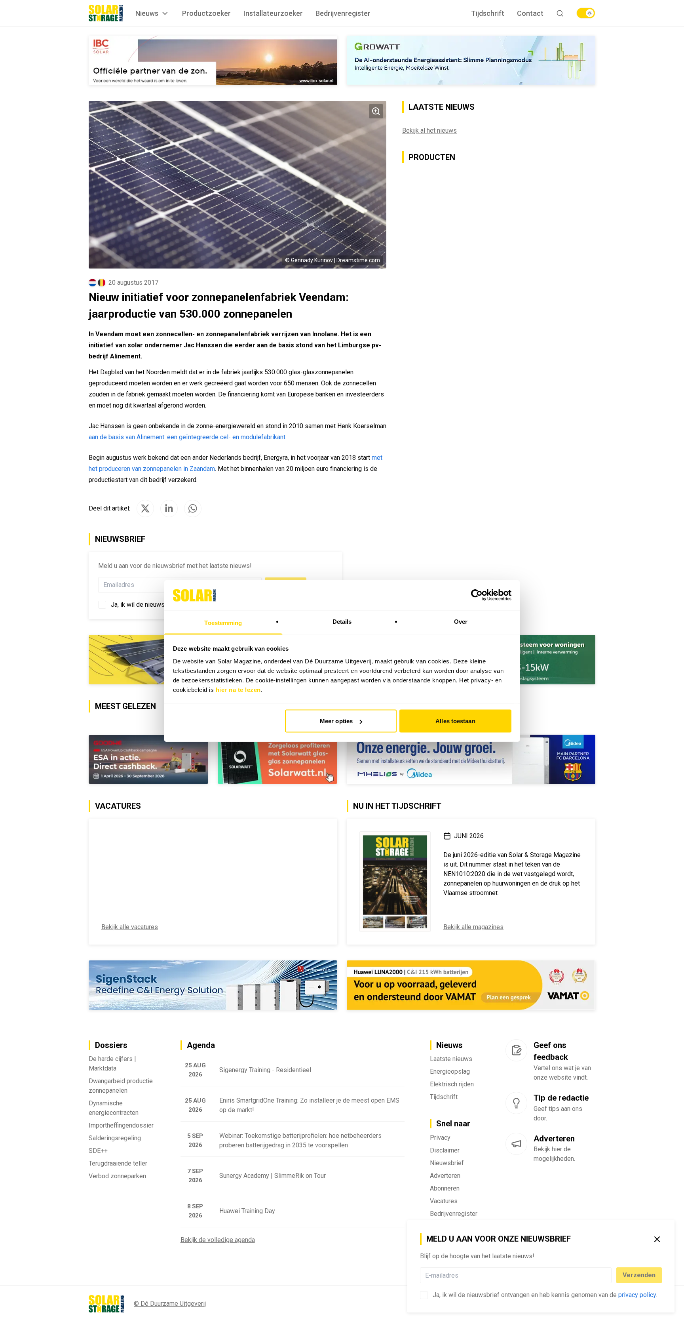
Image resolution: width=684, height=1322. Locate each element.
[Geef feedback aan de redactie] (516, 1051)
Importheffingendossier (121, 1126)
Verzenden (639, 1275)
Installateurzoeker (273, 13)
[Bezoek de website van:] (213, 760)
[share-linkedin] (169, 509)
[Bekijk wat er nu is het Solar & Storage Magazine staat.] (395, 882)
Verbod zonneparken (117, 1177)
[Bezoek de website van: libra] (213, 986)
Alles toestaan (455, 721)
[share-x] (145, 509)
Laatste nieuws (451, 1059)
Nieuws (146, 13)
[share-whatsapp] (192, 509)
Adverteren (445, 1176)
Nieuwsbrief (447, 1164)
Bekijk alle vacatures (129, 927)
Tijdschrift (487, 13)
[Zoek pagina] (560, 13)
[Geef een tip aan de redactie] (516, 1104)
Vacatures (444, 1202)
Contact (530, 13)
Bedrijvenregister (342, 13)
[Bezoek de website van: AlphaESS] (471, 760)
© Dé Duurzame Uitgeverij (170, 1304)
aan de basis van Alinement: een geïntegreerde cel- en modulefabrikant (187, 437)
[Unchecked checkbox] (424, 1295)
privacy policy (637, 1295)
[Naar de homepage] (106, 13)
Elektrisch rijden (452, 1085)
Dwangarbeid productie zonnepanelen (121, 1086)
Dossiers (111, 1046)
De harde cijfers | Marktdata (112, 1064)
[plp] (585, 13)
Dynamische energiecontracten (114, 1108)
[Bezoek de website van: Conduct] (406, 986)
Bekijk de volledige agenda (217, 1240)
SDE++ (98, 1151)
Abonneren (445, 1189)
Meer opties (336, 721)
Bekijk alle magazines (473, 927)
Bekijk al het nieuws (429, 131)
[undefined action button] (609, 1275)
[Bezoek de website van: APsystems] (213, 61)
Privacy (440, 1138)
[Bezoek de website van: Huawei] (471, 61)
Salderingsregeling (115, 1139)
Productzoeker (206, 13)
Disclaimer (445, 1151)
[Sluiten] (657, 1239)
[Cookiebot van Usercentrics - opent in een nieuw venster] (476, 595)
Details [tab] (342, 621)
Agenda (201, 1046)
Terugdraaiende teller (118, 1164)
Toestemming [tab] (223, 622)
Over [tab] (460, 621)
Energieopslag (450, 1072)
